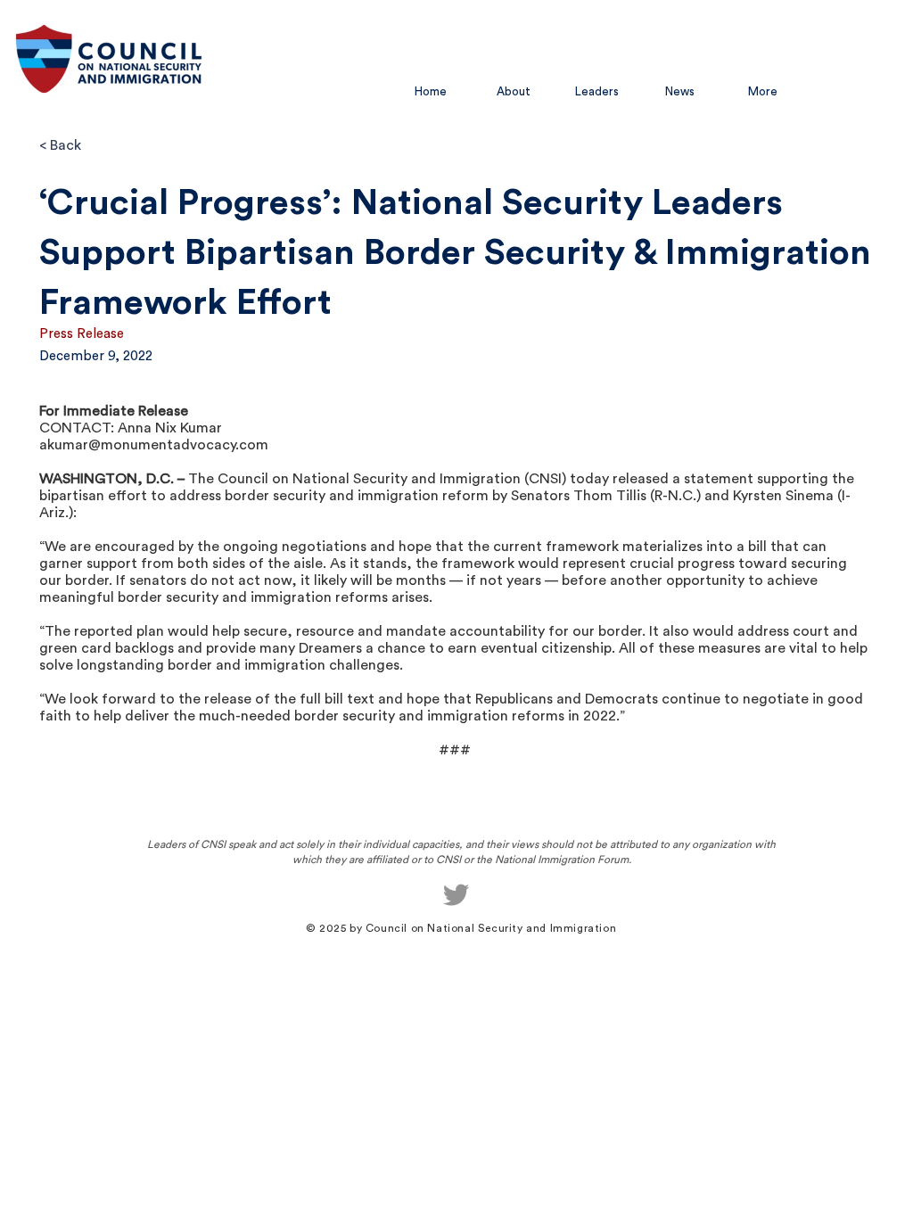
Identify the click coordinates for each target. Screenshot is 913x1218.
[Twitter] (456, 894)
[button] (514, 91)
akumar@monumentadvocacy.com (153, 445)
